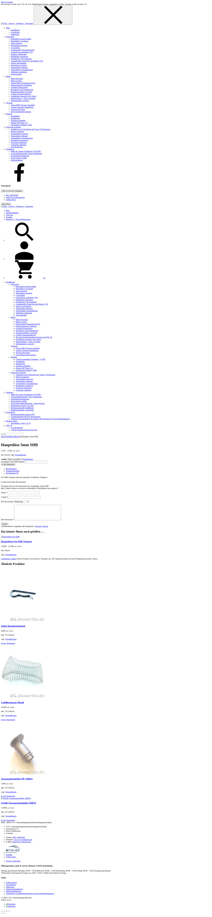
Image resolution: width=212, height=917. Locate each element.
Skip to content (7, 2)
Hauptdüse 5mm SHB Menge (12, 462)
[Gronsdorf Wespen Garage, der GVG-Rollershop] (17, 23)
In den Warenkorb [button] (8, 643)
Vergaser (38, 526)
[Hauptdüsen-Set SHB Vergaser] (10, 537)
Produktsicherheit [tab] (12, 471)
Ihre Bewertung (8, 502)
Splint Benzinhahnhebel (13, 626)
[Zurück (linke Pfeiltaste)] (2, 913)
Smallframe (10, 437)
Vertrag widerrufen (13, 861)
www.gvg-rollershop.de (23, 840)
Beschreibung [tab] (11, 469)
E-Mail (4, 497)
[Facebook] (19, 181)
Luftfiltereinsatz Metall (12, 702)
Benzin (17, 437)
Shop (3, 437)
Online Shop (11, 200)
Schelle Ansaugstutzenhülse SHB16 (18, 803)
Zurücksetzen (28, 459)
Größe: (4, 459)
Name (4, 493)
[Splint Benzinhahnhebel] (23, 621)
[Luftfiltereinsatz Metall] (23, 698)
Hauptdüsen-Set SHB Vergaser (16, 541)
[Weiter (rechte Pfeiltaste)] (4, 913)
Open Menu (6, 204)
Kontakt (9, 855)
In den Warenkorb (8, 464)
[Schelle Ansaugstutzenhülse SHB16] (16, 798)
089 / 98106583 (12, 195)
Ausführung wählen (8, 559)
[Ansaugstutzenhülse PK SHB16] (23, 774)
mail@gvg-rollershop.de (15, 197)
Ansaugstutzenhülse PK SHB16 (17, 779)
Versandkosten (20, 455)
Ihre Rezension (7, 520)
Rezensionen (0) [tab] (12, 473)
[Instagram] (10, 906)
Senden (4, 524)
